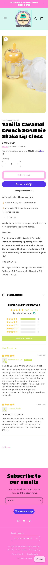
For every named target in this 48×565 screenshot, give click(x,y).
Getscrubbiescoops (22, 546)
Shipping (5, 146)
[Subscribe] (40, 500)
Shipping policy (33, 554)
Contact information (25, 558)
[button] (5, 19)
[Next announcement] (43, 4)
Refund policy (21, 550)
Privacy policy (34, 550)
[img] (8, 355)
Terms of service (18, 554)
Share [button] (7, 447)
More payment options (24, 191)
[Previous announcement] (5, 4)
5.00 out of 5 (31, 310)
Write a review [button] (24, 338)
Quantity (5, 159)
